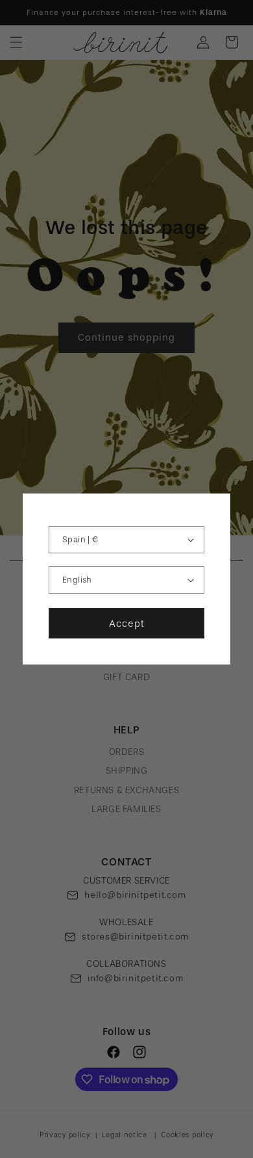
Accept (127, 623)
